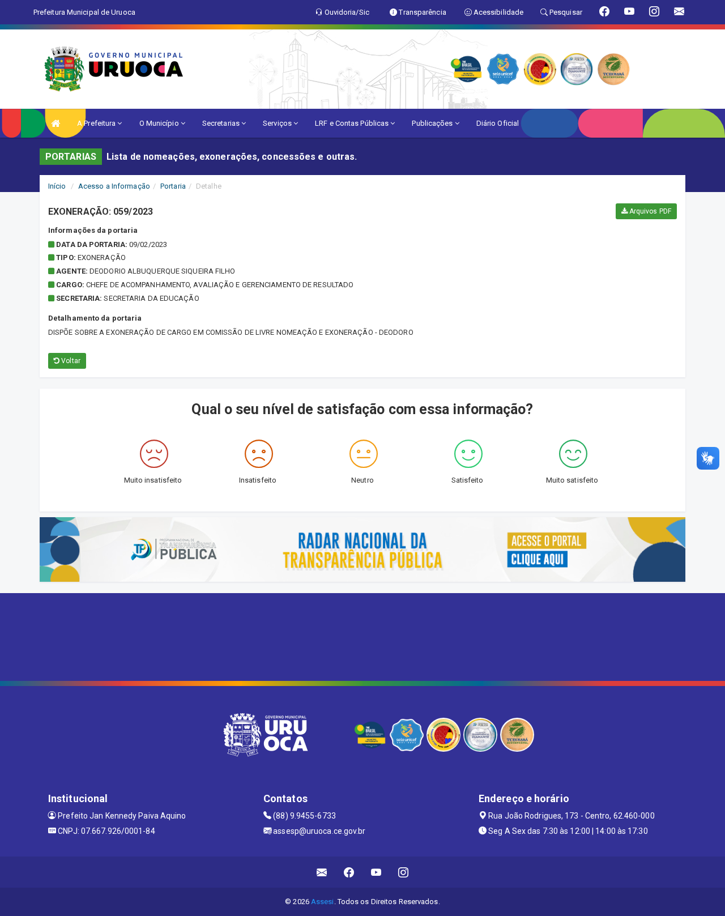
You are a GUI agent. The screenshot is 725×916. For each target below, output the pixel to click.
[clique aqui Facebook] (349, 872)
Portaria (173, 186)
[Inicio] (55, 123)
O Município (160, 123)
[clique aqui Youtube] (376, 872)
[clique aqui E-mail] (322, 872)
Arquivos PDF (649, 211)
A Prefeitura (97, 123)
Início (57, 186)
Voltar (69, 361)
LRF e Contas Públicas (352, 123)
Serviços (278, 123)
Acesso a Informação (114, 186)
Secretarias (221, 123)
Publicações (433, 123)
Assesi (322, 901)
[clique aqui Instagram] (403, 872)
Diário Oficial (497, 123)
